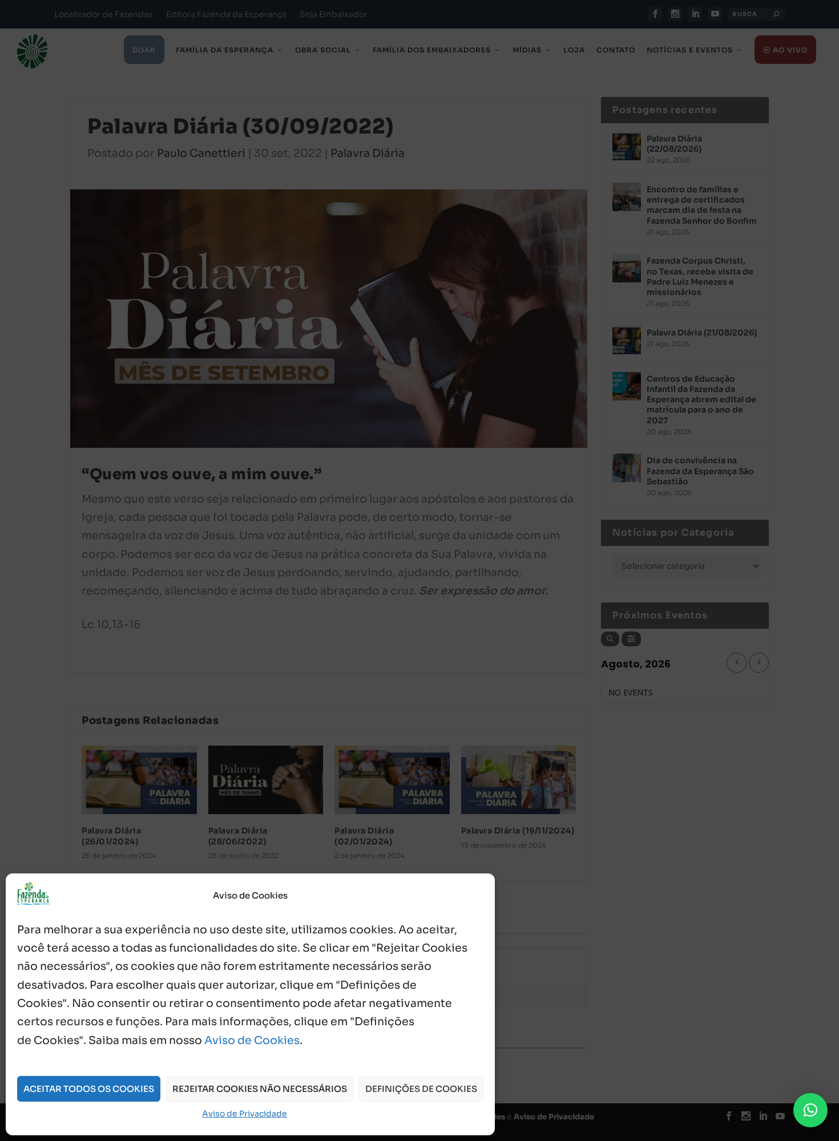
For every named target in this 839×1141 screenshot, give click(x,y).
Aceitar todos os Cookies (88, 1088)
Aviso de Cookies (252, 1040)
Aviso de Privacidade (244, 1113)
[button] (810, 1110)
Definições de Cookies (421, 1088)
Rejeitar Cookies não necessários (259, 1088)
